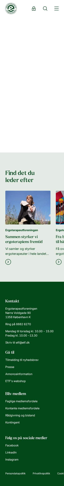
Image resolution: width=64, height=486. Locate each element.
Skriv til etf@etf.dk (17, 342)
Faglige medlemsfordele (21, 401)
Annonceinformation (18, 374)
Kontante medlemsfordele (22, 408)
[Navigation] (56, 8)
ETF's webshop (15, 381)
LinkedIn (11, 452)
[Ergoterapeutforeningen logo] (11, 8)
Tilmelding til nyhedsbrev (22, 360)
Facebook (12, 445)
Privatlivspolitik (41, 473)
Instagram (11, 459)
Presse (9, 367)
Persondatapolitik (15, 473)
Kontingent (12, 422)
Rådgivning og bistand (20, 415)
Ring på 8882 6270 (18, 324)
